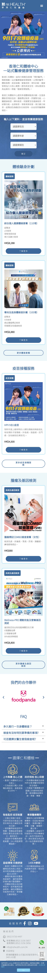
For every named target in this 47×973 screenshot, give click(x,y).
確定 (23, 153)
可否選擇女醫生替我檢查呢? (19, 739)
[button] (41, 6)
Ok (23, 970)
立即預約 (42, 959)
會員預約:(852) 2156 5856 (19, 943)
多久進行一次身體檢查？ (17, 726)
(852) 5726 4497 (14, 936)
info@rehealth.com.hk (17, 947)
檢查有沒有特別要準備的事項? (21, 733)
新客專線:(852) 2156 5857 (19, 940)
